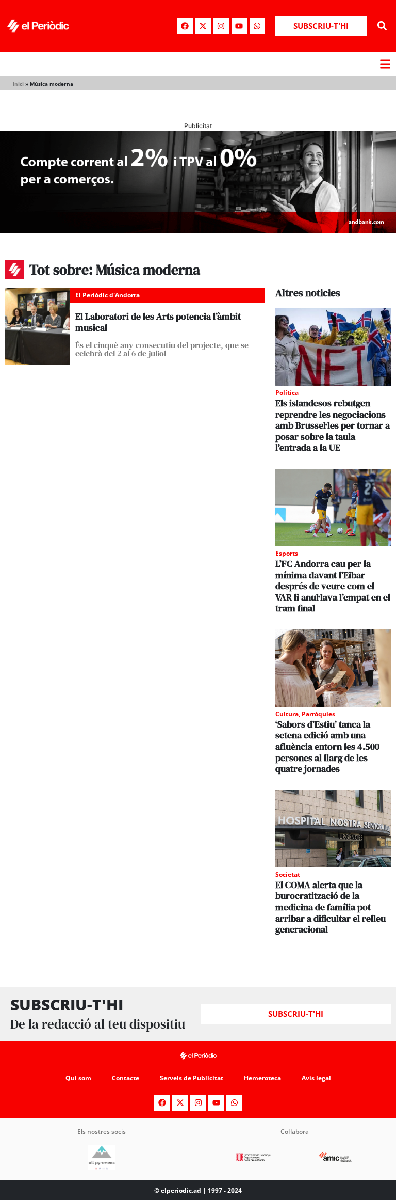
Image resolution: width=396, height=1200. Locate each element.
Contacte (125, 1077)
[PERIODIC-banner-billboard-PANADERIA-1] (198, 230)
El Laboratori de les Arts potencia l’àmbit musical (158, 322)
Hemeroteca (262, 1077)
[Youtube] (239, 26)
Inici (18, 83)
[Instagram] (221, 26)
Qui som (78, 1077)
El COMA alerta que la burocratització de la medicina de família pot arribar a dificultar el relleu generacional (330, 907)
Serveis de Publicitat (191, 1077)
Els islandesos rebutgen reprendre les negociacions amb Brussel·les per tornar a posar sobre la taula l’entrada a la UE (332, 425)
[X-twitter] (203, 26)
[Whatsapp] (257, 26)
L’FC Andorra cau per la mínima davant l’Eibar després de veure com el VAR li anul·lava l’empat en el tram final (332, 585)
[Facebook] (185, 26)
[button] (382, 26)
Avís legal (316, 1077)
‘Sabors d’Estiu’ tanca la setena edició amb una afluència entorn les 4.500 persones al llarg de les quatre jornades (327, 746)
